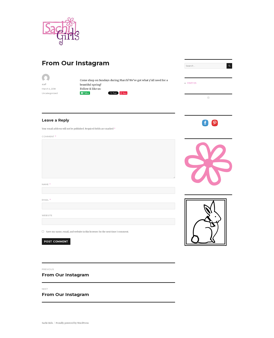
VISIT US (191, 83)
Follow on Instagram (210, 103)
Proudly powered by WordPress (72, 323)
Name (46, 184)
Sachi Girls (47, 323)
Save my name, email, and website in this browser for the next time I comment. (87, 231)
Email (46, 200)
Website (47, 215)
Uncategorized (50, 93)
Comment (49, 136)
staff (44, 84)
